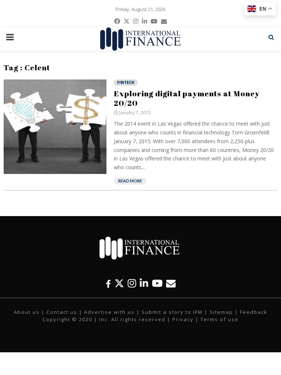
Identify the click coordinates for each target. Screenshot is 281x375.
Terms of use (220, 319)
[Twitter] (119, 283)
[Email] (171, 283)
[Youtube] (157, 283)
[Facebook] (108, 283)
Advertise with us (109, 312)
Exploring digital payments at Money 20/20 (187, 98)
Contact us (61, 312)
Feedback (253, 312)
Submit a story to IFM (172, 312)
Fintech (125, 82)
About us (27, 312)
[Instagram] (132, 283)
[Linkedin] (144, 283)
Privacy (183, 319)
